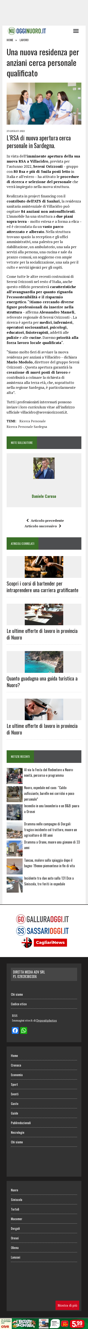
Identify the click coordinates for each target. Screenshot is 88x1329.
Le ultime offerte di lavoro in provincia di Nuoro (42, 634)
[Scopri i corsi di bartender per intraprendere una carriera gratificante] (44, 575)
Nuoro (14, 1190)
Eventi (15, 1093)
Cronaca (16, 1065)
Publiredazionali (21, 1122)
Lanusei (15, 1257)
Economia (17, 1074)
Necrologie (17, 1132)
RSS (15, 1015)
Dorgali (15, 1228)
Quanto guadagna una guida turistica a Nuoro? (42, 681)
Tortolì (15, 1209)
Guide (14, 1113)
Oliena (15, 1247)
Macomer (16, 1218)
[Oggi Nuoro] (38, 31)
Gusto (14, 1103)
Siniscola (16, 1199)
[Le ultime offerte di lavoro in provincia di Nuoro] (44, 622)
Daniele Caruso (44, 496)
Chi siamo (17, 994)
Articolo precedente (47, 520)
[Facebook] (15, 1031)
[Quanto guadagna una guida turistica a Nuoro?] (44, 669)
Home (14, 1055)
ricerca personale (32, 421)
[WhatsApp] (23, 1031)
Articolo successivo (41, 526)
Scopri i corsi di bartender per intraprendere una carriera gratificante (42, 586)
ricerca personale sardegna (27, 426)
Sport (14, 1084)
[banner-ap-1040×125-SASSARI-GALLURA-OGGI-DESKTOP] (44, 1326)
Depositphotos (46, 1020)
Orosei (15, 1238)
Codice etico (19, 1003)
